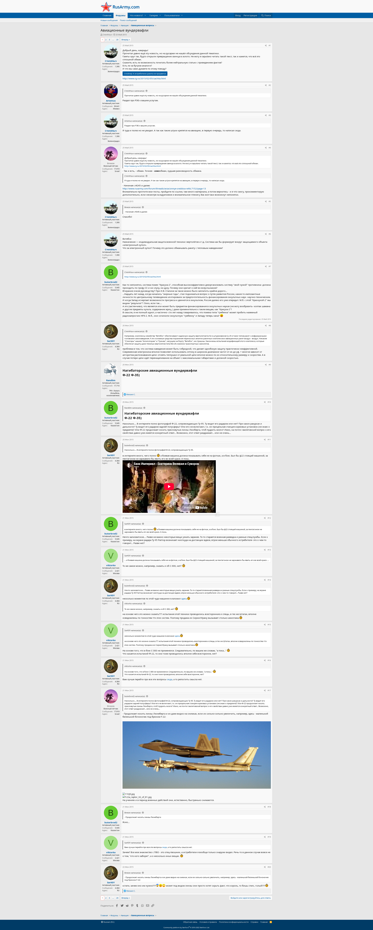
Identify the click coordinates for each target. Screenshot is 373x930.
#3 (270, 115)
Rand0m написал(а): (133, 408)
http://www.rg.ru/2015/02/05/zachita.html (144, 78)
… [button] (113, 39)
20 (117, 39)
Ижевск (116, 108)
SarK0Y (111, 340)
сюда (169, 679)
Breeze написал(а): (132, 207)
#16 (269, 660)
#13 (269, 550)
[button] (145, 15)
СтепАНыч (107, 34)
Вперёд (125, 39)
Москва (116, 573)
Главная (107, 15)
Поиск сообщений (128, 20)
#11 (269, 439)
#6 (270, 234)
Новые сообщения (109, 20)
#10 (269, 402)
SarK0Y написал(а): (132, 523)
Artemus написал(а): (133, 121)
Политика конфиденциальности (234, 922)
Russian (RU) (108, 922)
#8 (270, 325)
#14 (269, 580)
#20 (269, 867)
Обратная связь (190, 922)
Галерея (153, 15)
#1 (270, 45)
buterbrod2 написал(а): (134, 445)
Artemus (111, 100)
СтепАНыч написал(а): (134, 91)
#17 (269, 690)
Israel (117, 171)
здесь (184, 598)
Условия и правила (208, 922)
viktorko (111, 565)
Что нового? (136, 15)
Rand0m (110, 380)
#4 (270, 147)
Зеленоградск (113, 71)
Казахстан (115, 290)
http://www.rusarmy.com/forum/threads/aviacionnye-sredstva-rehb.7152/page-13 (164, 188)
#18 (269, 807)
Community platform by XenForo (186, 927)
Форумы (120, 15)
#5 (270, 201)
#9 (270, 364)
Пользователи (172, 15)
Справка (254, 922)
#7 (270, 266)
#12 (269, 518)
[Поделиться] (266, 45)
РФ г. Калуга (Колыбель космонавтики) (113, 393)
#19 (269, 837)
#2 (270, 85)
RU (118, 349)
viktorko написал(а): (133, 603)
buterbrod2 (110, 282)
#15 (269, 624)
